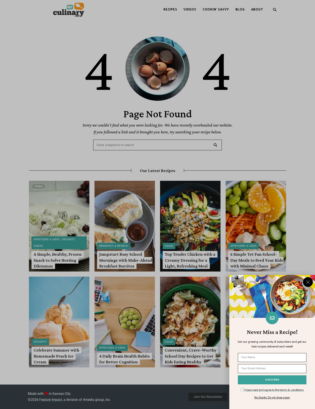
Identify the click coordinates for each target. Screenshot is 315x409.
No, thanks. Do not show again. (272, 398)
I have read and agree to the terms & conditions (274, 390)
